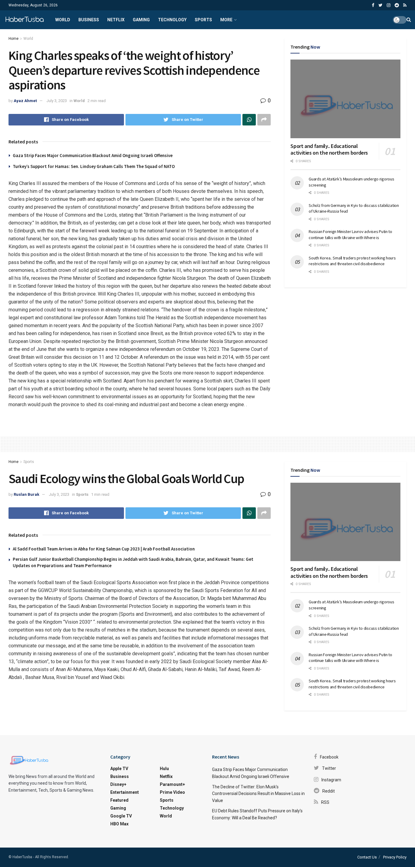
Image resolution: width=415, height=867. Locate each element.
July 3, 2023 (56, 100)
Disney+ (118, 784)
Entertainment (124, 792)
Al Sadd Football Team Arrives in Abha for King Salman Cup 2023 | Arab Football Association (104, 549)
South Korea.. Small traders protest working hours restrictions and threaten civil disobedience (352, 261)
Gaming (141, 19)
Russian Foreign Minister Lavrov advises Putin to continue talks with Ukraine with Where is (350, 234)
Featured (119, 800)
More (226, 19)
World (62, 19)
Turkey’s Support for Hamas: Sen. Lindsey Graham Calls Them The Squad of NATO (94, 166)
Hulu (164, 768)
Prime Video (172, 792)
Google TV (121, 816)
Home (14, 38)
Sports (203, 19)
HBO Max (119, 823)
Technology (172, 19)
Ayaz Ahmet (25, 100)
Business (88, 19)
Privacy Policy (394, 857)
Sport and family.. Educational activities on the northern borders (329, 149)
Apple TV (119, 768)
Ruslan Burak (26, 494)
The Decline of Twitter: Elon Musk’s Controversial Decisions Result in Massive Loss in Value (258, 793)
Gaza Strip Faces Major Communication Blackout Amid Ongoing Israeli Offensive (93, 155)
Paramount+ (172, 784)
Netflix (116, 19)
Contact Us (367, 857)
